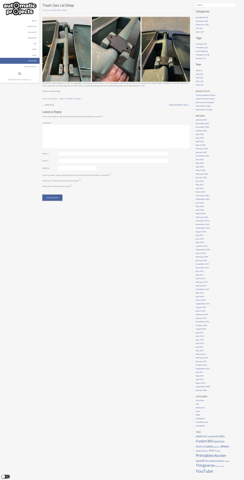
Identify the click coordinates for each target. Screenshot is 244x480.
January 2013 (201, 361)
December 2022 (202, 156)
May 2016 (200, 293)
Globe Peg (48, 104)
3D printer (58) (202, 21)
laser (34, 55)
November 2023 (202, 127)
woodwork (32, 32)
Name (45, 153)
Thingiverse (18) (202, 54)
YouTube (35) (201, 44)
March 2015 (200, 311)
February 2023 (202, 148)
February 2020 (202, 217)
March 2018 (200, 253)
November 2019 (202, 224)
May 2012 (200, 376)
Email (45, 160)
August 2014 (201, 329)
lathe (34, 49)
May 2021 (200, 184)
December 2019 (202, 220)
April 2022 (200, 166)
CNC (35, 43)
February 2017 (202, 282)
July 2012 (199, 372)
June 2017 (200, 271)
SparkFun (202, 461)
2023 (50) (199, 74)
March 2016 (200, 300)
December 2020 (202, 195)
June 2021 (200, 181)
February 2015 (202, 314)
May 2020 (200, 206)
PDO (212, 450)
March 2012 (200, 383)
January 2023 (201, 152)
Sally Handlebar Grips (179, 104)
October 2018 (201, 246)
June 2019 (200, 239)
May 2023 (200, 138)
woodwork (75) (202, 17)
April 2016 (200, 296)
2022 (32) (199, 77)
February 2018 (202, 256)
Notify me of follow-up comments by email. (60, 180)
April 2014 (200, 343)
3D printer (32, 60)
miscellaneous (30, 66)
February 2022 (202, 174)
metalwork (32, 37)
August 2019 (201, 231)
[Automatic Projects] (20, 8)
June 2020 (200, 202)
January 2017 (201, 285)
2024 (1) (199, 70)
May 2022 (200, 163)
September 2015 (203, 303)
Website (45, 168)
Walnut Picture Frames (205, 98)
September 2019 (203, 228)
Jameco (217, 447)
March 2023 (200, 145)
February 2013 (202, 357)
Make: (225, 446)
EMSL (222, 436)
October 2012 (201, 365)
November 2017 (202, 267)
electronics (32, 26)
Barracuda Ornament (205, 102)
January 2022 (201, 177)
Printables (77, 99)
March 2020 (200, 213)
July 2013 (199, 347)
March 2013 (200, 354)
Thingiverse (205, 465)
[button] (5, 477)
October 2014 (201, 325)
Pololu (217, 451)
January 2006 (201, 390)
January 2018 (201, 260)
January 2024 (201, 119)
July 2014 (199, 332)
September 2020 (203, 199)
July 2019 (199, 235)
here (58, 91)
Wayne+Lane (220, 466)
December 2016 (202, 289)
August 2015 (201, 307)
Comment (47, 123)
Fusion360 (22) (202, 51)
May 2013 (200, 350)
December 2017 (202, 264)
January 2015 (201, 318)
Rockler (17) (200, 58)
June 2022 (200, 159)
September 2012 (203, 368)
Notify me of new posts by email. (56, 186)
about (34, 20)
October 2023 (201, 130)
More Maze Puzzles (204, 109)
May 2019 (200, 242)
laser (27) (199, 32)
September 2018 (203, 249)
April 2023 (200, 141)
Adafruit (201, 436)
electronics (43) (202, 24)
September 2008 (203, 386)
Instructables (205, 446)
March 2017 (200, 278)
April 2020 (200, 210)
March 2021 (200, 192)
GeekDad (219, 441)
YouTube (204, 471)
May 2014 (200, 339)
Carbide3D (212, 436)
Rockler (220, 455)
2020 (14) (199, 85)
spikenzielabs (216, 460)
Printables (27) (202, 47)
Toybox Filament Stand (205, 95)
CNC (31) (199, 28)
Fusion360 (68, 99)
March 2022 (200, 170)
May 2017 (200, 275)
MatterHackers (202, 451)
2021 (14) (199, 81)
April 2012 (200, 379)
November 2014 (202, 321)
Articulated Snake (203, 106)
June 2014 (200, 336)
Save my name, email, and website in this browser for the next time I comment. (75, 175)
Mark (65, 10)
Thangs (226, 461)
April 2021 (200, 188)
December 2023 (202, 123)
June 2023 (200, 134)
